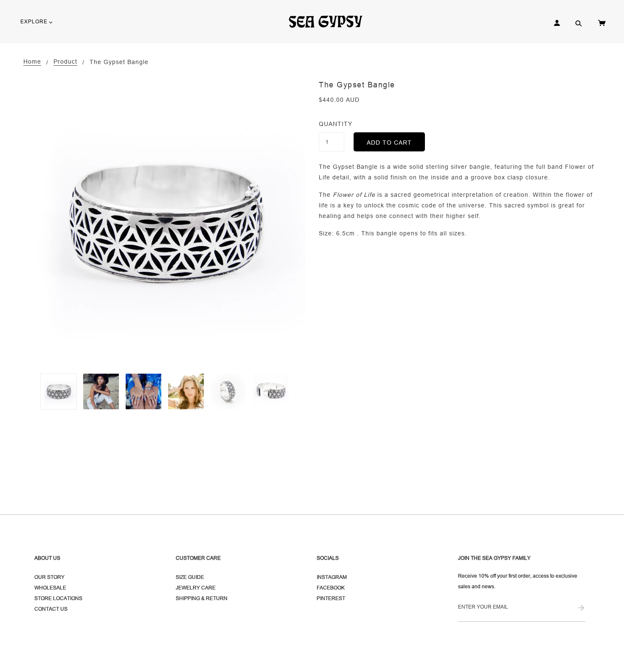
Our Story (49, 577)
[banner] (329, 21)
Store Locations (58, 598)
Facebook (331, 587)
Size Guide (190, 577)
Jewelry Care (196, 587)
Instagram (332, 577)
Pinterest (331, 598)
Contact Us (50, 609)
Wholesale (50, 587)
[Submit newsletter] (581, 608)
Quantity (331, 123)
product (65, 62)
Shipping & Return (202, 598)
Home (32, 62)
